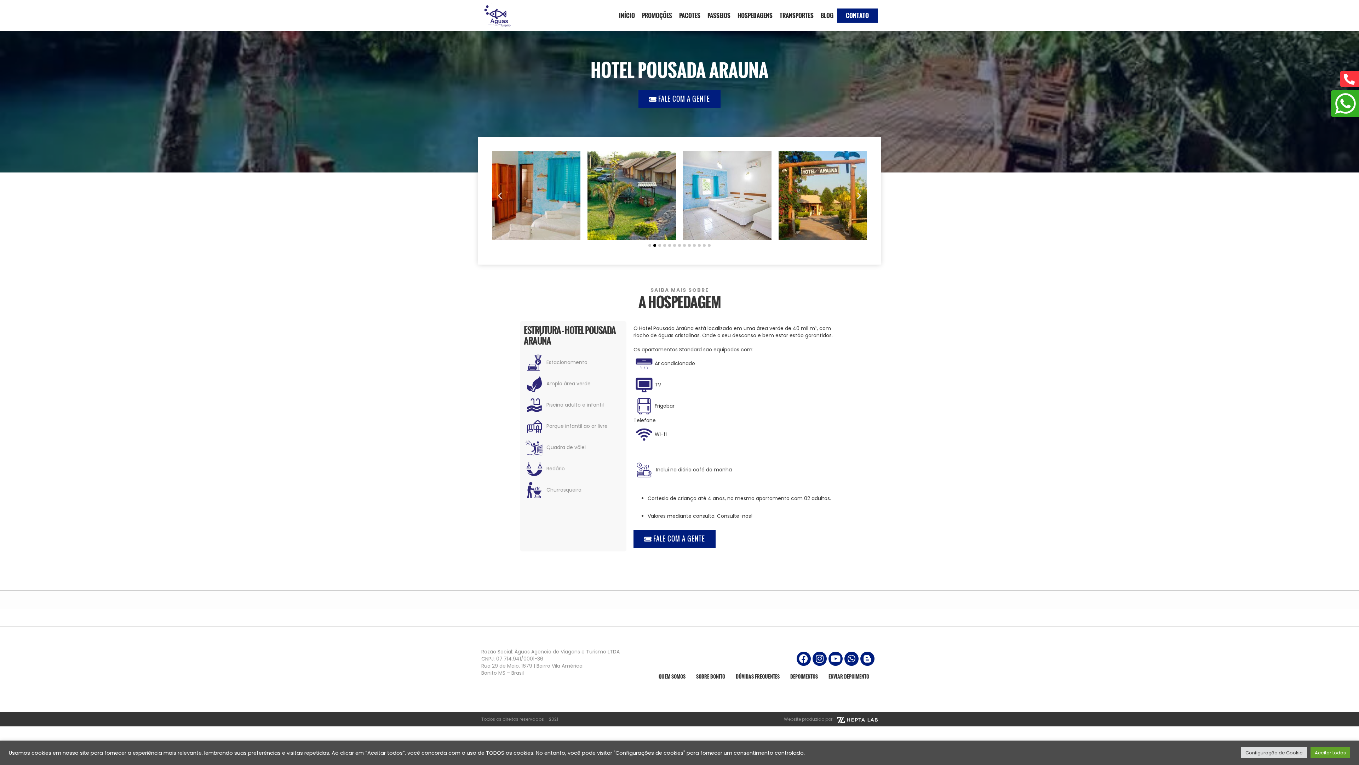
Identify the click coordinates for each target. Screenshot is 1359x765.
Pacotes (689, 15)
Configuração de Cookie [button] (1274, 752)
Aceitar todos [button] (1330, 752)
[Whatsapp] (851, 659)
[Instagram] (820, 659)
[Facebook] (804, 659)
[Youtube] (835, 659)
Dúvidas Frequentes (758, 676)
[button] (499, 195)
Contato (857, 15)
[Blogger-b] (867, 659)
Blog (827, 15)
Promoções (657, 15)
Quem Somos (672, 676)
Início (627, 15)
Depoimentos (804, 676)
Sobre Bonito (710, 676)
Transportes (797, 15)
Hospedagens (755, 15)
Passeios (718, 15)
